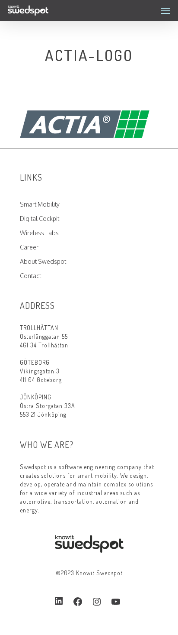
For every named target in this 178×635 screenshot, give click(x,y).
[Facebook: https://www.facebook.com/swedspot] (78, 601)
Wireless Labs (39, 233)
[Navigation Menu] (165, 10)
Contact (30, 275)
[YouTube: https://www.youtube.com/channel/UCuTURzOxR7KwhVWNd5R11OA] (116, 601)
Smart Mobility (40, 204)
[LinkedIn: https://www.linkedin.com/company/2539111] (59, 601)
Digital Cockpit (39, 218)
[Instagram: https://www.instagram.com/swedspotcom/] (97, 601)
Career (29, 247)
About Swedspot (43, 261)
